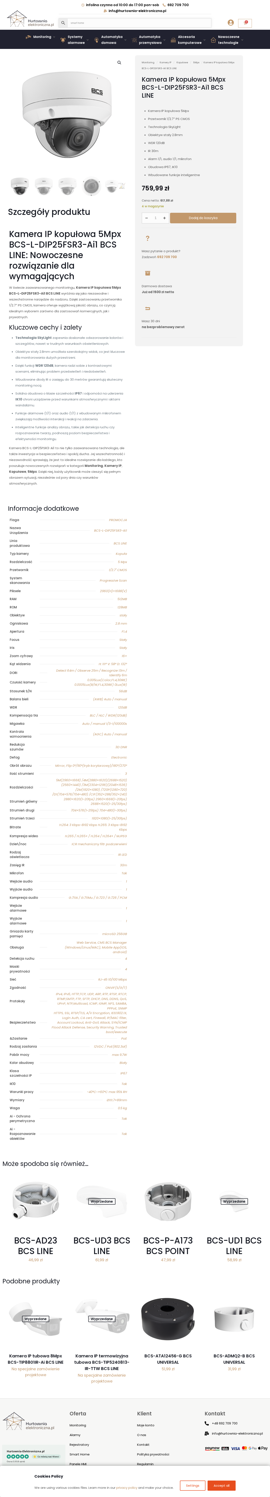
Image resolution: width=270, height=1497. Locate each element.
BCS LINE (120, 543)
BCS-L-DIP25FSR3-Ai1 (110, 530)
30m (123, 865)
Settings (192, 1485)
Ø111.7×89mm (117, 1100)
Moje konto (145, 1425)
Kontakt (143, 1444)
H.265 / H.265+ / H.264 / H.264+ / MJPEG (96, 836)
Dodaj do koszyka (203, 218)
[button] (41, 37)
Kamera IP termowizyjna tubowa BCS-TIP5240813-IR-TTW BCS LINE (102, 1362)
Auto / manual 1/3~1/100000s (104, 723)
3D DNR (121, 747)
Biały (123, 1062)
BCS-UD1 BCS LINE (234, 1246)
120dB (122, 707)
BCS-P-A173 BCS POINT (168, 1246)
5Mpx (196, 62)
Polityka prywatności (153, 1454)
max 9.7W (119, 1054)
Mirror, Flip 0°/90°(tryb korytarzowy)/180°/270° (91, 765)
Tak (124, 873)
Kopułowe (182, 62)
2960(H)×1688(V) (113, 591)
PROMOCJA (118, 520)
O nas (141, 1435)
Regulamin (145, 1464)
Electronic (119, 757)
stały (123, 615)
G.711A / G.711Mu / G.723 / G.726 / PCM (98, 897)
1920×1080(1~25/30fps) (109, 818)
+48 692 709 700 (225, 1423)
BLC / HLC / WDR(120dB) (108, 715)
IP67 (123, 1073)
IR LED (122, 854)
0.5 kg (122, 1108)
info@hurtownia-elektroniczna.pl (237, 1433)
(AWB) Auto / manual (110, 699)
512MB (122, 599)
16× (124, 656)
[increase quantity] (164, 218)
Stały (123, 639)
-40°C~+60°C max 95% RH (107, 1092)
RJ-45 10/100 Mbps (112, 979)
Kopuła (121, 553)
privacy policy (126, 1487)
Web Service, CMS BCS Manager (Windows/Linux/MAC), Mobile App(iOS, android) (96, 947)
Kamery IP (165, 62)
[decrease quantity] (146, 218)
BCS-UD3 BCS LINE (101, 1246)
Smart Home (80, 1454)
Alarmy (75, 1435)
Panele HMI (78, 1464)
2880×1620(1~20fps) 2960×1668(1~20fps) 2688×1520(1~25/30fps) (95, 801)
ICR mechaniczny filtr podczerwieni (99, 844)
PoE (124, 1038)
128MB (122, 607)
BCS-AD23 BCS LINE (35, 1246)
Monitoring (148, 62)
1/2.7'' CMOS (118, 570)
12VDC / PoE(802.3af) (110, 1046)
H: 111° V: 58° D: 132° (113, 664)
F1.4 (124, 631)
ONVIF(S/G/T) (116, 987)
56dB (123, 691)
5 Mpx (122, 562)
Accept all (222, 1485)
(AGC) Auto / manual (110, 734)
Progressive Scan (113, 580)
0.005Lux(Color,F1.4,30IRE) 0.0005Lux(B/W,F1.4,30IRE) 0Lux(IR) (100, 682)
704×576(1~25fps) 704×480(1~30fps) (99, 810)
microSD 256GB (114, 934)
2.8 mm (121, 623)
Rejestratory (79, 1444)
